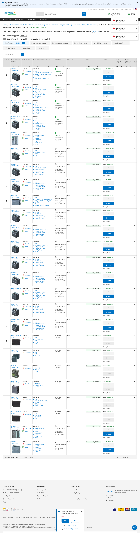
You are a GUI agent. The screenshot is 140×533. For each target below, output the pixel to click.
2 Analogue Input (40, 217)
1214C (36, 88)
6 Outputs (37, 112)
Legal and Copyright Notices (23, 517)
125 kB (37, 447)
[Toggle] (4, 39)
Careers (74, 496)
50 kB (36, 122)
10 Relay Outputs (39, 172)
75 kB (36, 106)
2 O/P (36, 141)
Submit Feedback (8, 499)
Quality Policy (76, 493)
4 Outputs (37, 128)
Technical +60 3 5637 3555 (11, 493)
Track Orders (128, 9)
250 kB (37, 138)
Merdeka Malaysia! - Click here (96, 9)
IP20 (36, 77)
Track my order (42, 490)
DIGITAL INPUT (39, 385)
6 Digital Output (39, 265)
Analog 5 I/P (38, 139)
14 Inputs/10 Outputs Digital (43, 74)
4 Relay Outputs (39, 297)
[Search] (84, 14)
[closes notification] (137, 2)
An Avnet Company (8, 524)
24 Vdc (37, 97)
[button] (7, 19)
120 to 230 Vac (39, 174)
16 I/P (36, 154)
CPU (36, 71)
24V (36, 157)
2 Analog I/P (38, 448)
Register (117, 13)
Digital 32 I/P (38, 142)
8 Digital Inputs (39, 109)
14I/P (36, 341)
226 (36, 354)
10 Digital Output (39, 218)
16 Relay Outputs (39, 404)
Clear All (23, 36)
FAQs (4, 502)
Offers (108, 9)
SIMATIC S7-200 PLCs (41, 401)
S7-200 (37, 386)
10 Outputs (38, 96)
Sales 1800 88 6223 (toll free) (12, 490)
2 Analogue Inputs (40, 94)
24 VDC (37, 76)
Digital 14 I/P (38, 450)
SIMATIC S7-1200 (40, 152)
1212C (36, 104)
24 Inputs (37, 402)
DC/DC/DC (38, 91)
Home (5, 25)
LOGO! (37, 369)
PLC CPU (37, 212)
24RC (36, 371)
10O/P (36, 342)
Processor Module (40, 135)
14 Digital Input (39, 215)
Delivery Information (43, 499)
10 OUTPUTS (38, 417)
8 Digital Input (39, 262)
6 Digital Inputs (39, 125)
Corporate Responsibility (79, 499)
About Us (74, 490)
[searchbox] (63, 14)
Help (121, 9)
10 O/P (36, 155)
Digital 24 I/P (38, 436)
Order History (41, 493)
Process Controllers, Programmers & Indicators (43, 25)
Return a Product (42, 496)
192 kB (37, 431)
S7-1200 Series (39, 214)
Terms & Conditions (39, 517)
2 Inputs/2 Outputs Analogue (43, 72)
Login (112, 13)
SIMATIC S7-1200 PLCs (41, 90)
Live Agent (6, 496)
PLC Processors (92, 25)
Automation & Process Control (18, 25)
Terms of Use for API (53, 517)
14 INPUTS (38, 415)
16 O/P (36, 437)
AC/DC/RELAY (39, 339)
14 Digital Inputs (39, 93)
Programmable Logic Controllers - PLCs (72, 25)
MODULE (37, 368)
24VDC (37, 418)
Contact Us (115, 9)
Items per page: (9, 457)
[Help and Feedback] (134, 527)
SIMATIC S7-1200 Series (42, 79)
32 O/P (37, 144)
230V (36, 344)
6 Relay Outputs (39, 234)
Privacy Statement (8, 517)
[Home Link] (10, 14)
